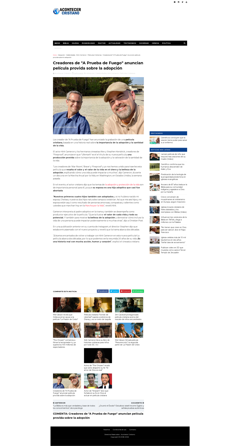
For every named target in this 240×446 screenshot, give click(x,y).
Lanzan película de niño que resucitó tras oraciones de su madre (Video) (173, 156)
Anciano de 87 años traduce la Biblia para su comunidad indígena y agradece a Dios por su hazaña (174, 188)
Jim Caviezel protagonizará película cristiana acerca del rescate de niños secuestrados (128, 317)
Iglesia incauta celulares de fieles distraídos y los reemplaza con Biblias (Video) (173, 209)
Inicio (57, 43)
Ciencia (155, 43)
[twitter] (182, 2)
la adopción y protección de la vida (122, 184)
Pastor (102, 43)
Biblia (66, 43)
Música (57, 48)
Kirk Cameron (81, 55)
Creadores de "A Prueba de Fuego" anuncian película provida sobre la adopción (64, 393)
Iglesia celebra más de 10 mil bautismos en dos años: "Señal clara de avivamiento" (173, 239)
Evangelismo (88, 43)
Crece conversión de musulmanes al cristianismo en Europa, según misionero (173, 199)
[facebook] (174, 2)
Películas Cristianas (95, 55)
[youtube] (186, 2)
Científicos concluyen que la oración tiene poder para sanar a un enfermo (174, 140)
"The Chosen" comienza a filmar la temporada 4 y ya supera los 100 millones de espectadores (64, 343)
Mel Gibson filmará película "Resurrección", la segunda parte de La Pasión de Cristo (127, 342)
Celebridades (70, 55)
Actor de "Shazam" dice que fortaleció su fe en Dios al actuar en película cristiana (96, 393)
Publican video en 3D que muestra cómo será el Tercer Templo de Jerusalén (173, 250)
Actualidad (114, 43)
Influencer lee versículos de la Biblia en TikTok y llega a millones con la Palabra (174, 219)
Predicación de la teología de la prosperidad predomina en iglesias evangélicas (173, 176)
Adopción (61, 55)
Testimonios (130, 43)
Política (166, 43)
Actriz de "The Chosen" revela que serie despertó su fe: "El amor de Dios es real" (97, 367)
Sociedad (144, 43)
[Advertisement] (141, 23)
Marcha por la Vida (94, 205)
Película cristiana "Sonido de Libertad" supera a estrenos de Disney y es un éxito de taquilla (97, 317)
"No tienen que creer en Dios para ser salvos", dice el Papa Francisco (173, 229)
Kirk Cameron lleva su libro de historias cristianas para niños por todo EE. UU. (97, 342)
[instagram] (178, 2)
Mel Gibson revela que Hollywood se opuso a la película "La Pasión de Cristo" (65, 317)
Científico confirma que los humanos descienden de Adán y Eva (172, 166)
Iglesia (75, 43)
